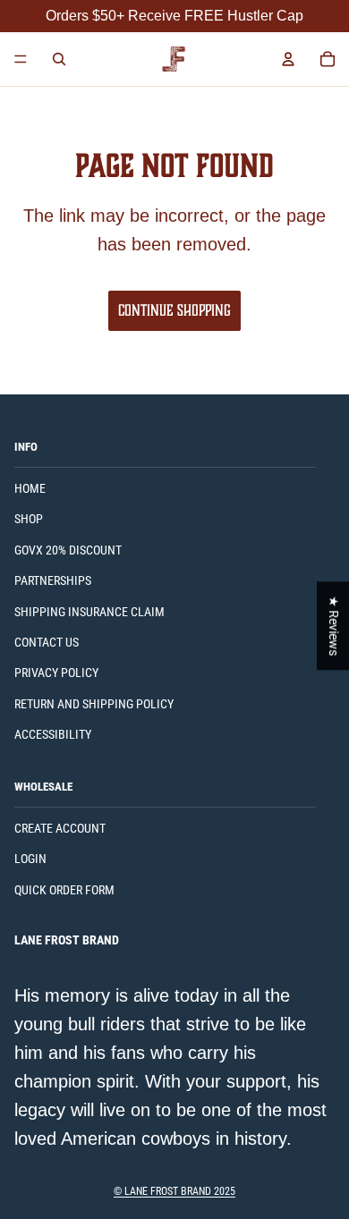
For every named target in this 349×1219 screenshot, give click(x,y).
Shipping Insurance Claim (89, 612)
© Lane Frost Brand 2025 (174, 1191)
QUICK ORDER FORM (64, 890)
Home (30, 488)
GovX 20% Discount (68, 550)
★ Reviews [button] (334, 626)
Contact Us (46, 642)
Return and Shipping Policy (94, 704)
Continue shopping (174, 310)
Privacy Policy (56, 672)
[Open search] (59, 59)
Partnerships (52, 580)
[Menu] (20, 59)
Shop (28, 519)
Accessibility (52, 734)
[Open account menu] (288, 59)
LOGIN (30, 858)
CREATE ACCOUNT (60, 828)
